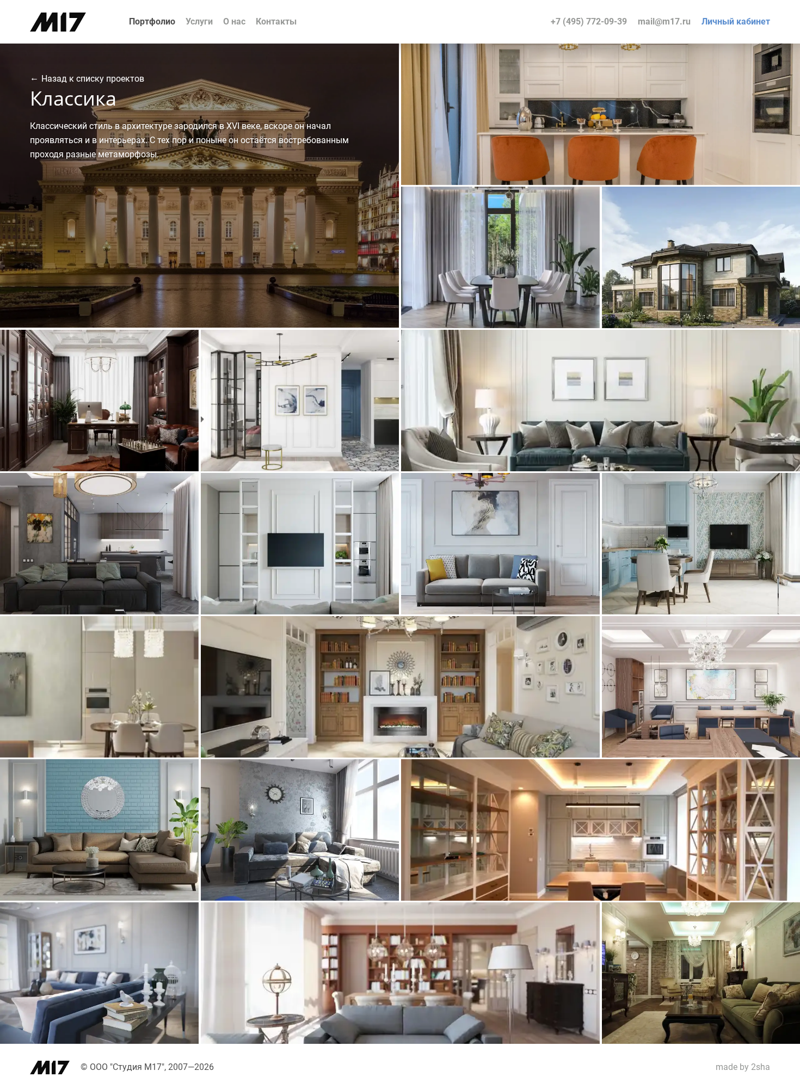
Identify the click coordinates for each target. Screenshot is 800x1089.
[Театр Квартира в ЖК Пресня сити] (300, 468)
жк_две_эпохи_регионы (144, 497)
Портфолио (152, 21)
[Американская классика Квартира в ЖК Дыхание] (600, 182)
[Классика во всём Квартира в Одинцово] (400, 754)
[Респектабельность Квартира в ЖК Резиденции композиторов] (600, 468)
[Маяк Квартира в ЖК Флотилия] (99, 754)
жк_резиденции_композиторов (731, 343)
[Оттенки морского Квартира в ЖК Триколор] (300, 897)
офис (699, 627)
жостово (772, 211)
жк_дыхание (765, 56)
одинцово (570, 629)
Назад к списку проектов (92, 78)
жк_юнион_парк (758, 772)
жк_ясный (368, 497)
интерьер (548, 56)
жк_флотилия (162, 640)
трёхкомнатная (159, 341)
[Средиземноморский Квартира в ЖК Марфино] (99, 897)
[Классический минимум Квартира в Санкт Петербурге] (99, 611)
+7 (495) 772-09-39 (589, 21)
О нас (234, 21)
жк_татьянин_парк (754, 497)
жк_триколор (363, 784)
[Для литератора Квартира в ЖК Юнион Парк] (600, 897)
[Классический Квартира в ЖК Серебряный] (99, 468)
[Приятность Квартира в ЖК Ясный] (300, 611)
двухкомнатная (359, 341)
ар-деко (504, 211)
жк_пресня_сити (358, 354)
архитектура (641, 198)
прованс (733, 211)
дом (479, 198)
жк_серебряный (158, 354)
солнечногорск (160, 927)
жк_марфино (163, 784)
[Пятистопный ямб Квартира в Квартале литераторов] (400, 1040)
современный (316, 497)
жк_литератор (562, 915)
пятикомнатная (158, 771)
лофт (83, 784)
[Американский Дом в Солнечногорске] (99, 1040)
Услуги (199, 21)
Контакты (276, 21)
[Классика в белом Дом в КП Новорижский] (500, 325)
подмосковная (562, 497)
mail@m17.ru (664, 21)
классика (716, 56)
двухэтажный (520, 198)
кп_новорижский (557, 211)
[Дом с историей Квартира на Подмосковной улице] (500, 611)
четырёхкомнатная (653, 56)
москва (774, 640)
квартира (591, 56)
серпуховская (763, 927)
